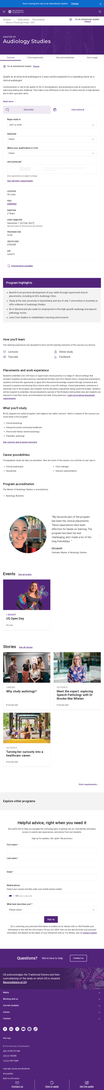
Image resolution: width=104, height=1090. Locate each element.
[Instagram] (29, 1029)
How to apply (92, 58)
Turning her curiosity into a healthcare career (26, 739)
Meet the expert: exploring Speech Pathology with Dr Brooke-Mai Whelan (77, 680)
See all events (25, 574)
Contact (7, 1018)
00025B (13, 1056)
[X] (17, 1029)
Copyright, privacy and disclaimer (16, 1069)
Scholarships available (22, 266)
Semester (11, 134)
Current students (11, 1005)
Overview (11, 58)
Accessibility (8, 1074)
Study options (23, 19)
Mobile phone (13, 885)
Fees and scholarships (65, 58)
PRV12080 (14, 1061)
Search (100, 4)
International (77, 109)
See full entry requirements (20, 181)
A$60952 (11, 204)
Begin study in (14, 119)
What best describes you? (24, 904)
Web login (7, 1038)
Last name (17, 858)
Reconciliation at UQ (15, 982)
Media (6, 992)
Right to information (11, 1078)
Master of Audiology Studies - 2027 (20, 22)
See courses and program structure (20, 442)
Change (75, 3)
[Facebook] (5, 1029)
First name (17, 844)
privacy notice (90, 933)
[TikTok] (35, 1029)
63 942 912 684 (13, 1051)
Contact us (78, 958)
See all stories (26, 647)
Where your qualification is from (22, 148)
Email (14, 872)
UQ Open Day (26, 605)
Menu (4, 12)
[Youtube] (23, 1029)
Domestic (29, 109)
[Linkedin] (11, 1029)
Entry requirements (35, 58)
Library (6, 1012)
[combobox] (52, 139)
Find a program (38, 19)
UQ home (7, 19)
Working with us (10, 999)
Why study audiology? (26, 680)
